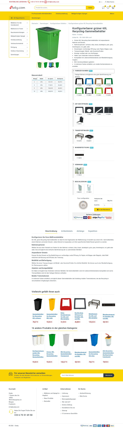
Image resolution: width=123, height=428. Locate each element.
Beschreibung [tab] (51, 231)
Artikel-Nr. (75, 37)
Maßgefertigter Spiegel (79, 13)
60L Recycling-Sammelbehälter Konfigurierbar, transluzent (108, 354)
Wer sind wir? (66, 402)
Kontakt (12, 389)
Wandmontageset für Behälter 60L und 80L (108, 316)
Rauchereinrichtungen (19, 32)
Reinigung (19, 47)
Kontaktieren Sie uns (68, 408)
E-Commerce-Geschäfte (69, 413)
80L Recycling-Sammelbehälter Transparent (66, 354)
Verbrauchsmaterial (19, 43)
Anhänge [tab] (80, 231)
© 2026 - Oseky (14, 425)
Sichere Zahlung (67, 405)
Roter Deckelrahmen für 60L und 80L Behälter (65, 316)
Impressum (65, 396)
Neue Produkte (48, 398)
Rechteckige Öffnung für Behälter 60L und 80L (79, 316)
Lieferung (65, 393)
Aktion (112, 13)
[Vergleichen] (103, 7)
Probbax (79, 34)
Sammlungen (36, 18)
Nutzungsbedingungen (69, 399)
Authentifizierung (85, 393)
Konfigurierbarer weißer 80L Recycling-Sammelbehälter (38, 354)
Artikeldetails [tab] (67, 231)
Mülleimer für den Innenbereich (19, 24)
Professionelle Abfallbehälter (42, 13)
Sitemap (64, 410)
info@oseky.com (14, 407)
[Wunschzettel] (108, 7)
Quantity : (97, 205)
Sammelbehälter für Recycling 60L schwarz (38, 316)
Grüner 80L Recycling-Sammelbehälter (52, 354)
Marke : (74, 34)
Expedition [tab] (92, 231)
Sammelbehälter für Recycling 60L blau (94, 354)
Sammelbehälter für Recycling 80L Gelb (52, 316)
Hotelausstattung (61, 13)
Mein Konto (83, 396)
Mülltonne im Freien (19, 29)
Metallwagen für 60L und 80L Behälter (93, 316)
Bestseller (47, 401)
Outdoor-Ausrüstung (19, 51)
